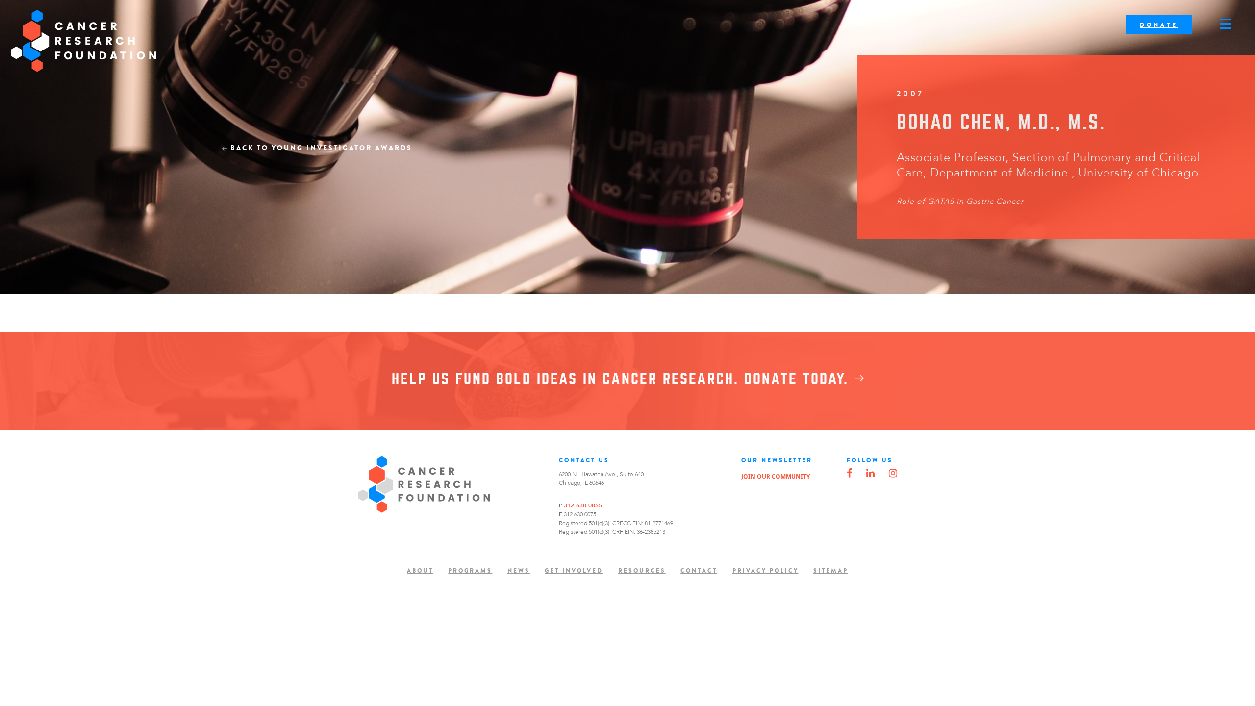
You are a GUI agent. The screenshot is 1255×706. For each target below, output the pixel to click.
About (420, 570)
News (518, 570)
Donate (1159, 25)
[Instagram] (893, 473)
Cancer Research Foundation (83, 41)
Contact (698, 570)
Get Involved (574, 570)
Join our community (775, 476)
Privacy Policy (765, 570)
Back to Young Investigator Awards (319, 148)
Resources (642, 570)
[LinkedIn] (870, 473)
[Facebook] (849, 473)
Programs (470, 570)
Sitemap (830, 570)
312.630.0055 (583, 505)
